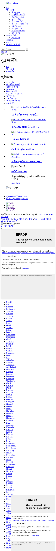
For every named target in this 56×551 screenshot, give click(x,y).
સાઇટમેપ (43, 214)
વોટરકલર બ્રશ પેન (19, 24)
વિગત (18, 183)
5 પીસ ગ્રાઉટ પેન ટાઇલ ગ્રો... (26, 161)
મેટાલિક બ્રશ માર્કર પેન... (24, 149)
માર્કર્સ (48, 219)
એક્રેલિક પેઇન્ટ (18, 31)
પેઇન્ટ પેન (15, 12)
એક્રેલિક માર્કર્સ (18, 14)
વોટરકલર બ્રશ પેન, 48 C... (25, 127)
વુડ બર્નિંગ (15, 33)
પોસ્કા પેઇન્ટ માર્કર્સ (9, 221)
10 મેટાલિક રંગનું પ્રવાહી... (24, 114)
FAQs (8, 42)
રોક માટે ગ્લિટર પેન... (21, 139)
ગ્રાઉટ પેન (16, 26)
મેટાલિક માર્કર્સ (17, 17)
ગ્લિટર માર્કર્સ (16, 21)
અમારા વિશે (11, 35)
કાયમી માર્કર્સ (6, 219)
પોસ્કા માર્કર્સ (39, 219)
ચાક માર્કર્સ (16, 19)
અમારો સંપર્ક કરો (13, 45)
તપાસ (13, 183)
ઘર (7, 7)
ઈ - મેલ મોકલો (7, 226)
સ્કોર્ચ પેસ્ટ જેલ (19, 171)
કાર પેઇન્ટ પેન (17, 28)
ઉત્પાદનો (10, 10)
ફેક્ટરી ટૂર (15, 38)
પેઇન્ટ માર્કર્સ (18, 219)
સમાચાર (9, 40)
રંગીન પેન (29, 219)
